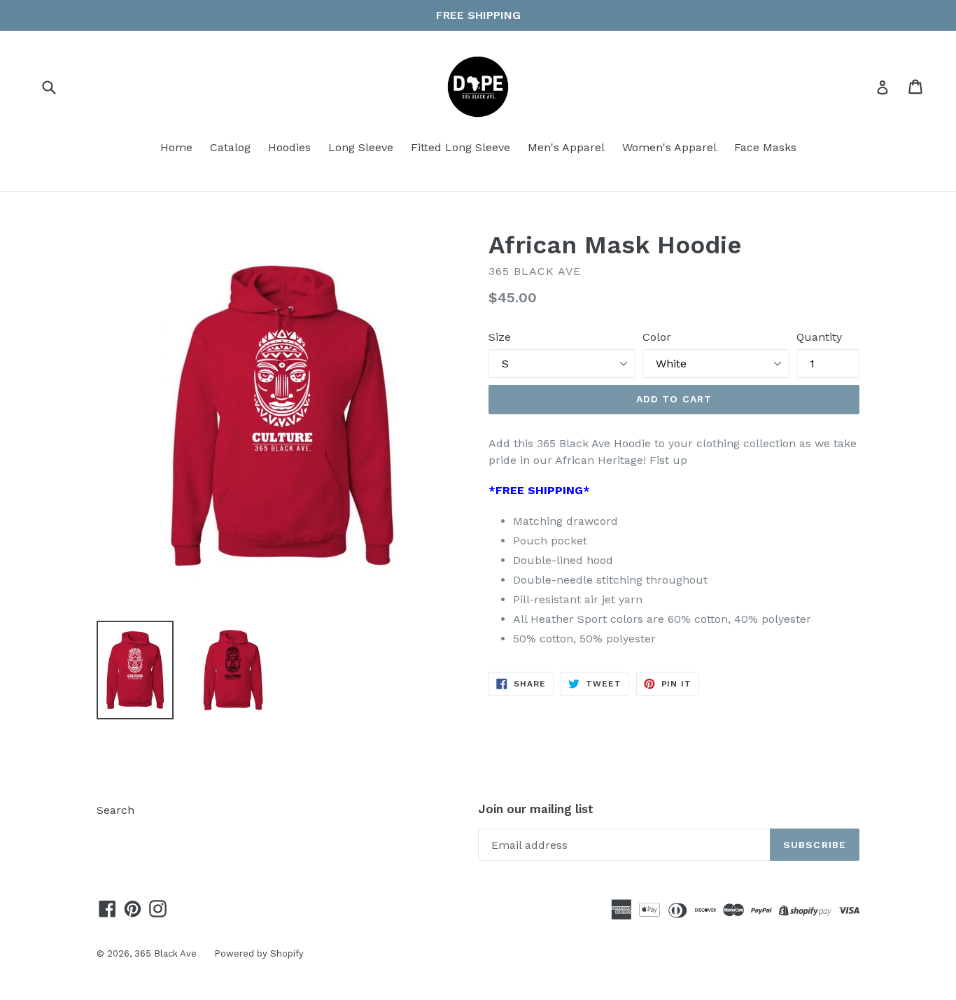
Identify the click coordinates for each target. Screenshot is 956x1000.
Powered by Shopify (259, 953)
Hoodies (289, 147)
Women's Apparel (669, 147)
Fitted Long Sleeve (460, 147)
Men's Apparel (566, 147)
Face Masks (765, 147)
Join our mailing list (535, 809)
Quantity (819, 337)
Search (115, 810)
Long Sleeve (360, 147)
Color (656, 337)
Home (176, 147)
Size (499, 337)
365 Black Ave (165, 953)
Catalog (230, 147)
